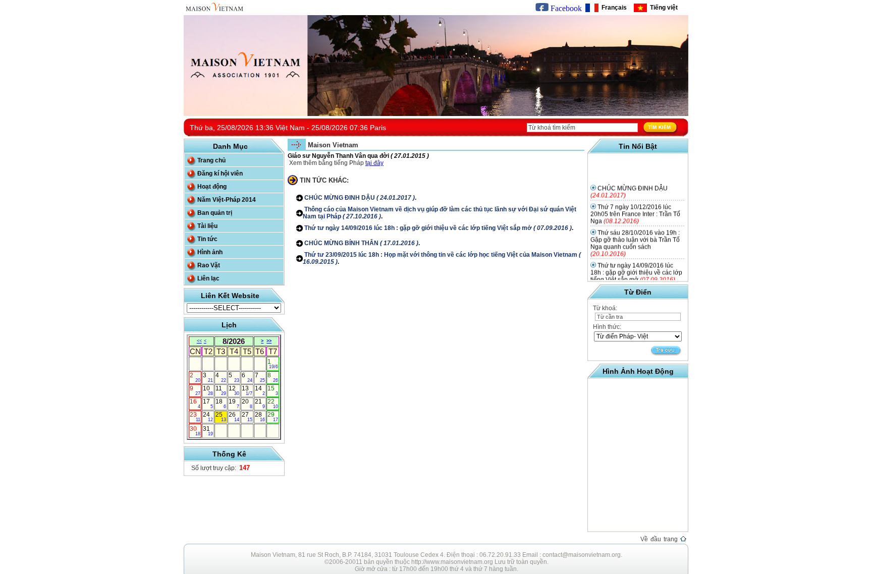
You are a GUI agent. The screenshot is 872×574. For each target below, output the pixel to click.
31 (208, 430)
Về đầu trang (660, 539)
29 (272, 416)
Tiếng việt (662, 7)
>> (268, 340)
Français (612, 7)
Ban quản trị (214, 212)
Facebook (565, 8)
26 (234, 416)
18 (220, 403)
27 (247, 416)
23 (195, 416)
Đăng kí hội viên (220, 173)
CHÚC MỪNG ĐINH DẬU (359, 197)
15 (272, 390)
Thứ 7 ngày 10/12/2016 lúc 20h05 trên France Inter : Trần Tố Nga (635, 208)
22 (272, 403)
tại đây (374, 162)
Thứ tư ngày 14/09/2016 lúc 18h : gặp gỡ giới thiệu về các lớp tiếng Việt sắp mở (437, 228)
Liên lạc (208, 278)
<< (199, 340)
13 (247, 390)
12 (234, 390)
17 (208, 403)
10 (208, 390)
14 (260, 390)
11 (220, 390)
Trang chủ (211, 160)
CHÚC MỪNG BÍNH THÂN (360, 243)
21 (260, 403)
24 (208, 416)
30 (195, 430)
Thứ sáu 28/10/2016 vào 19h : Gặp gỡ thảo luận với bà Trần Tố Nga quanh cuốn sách (635, 238)
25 (220, 416)
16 (195, 403)
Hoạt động (212, 186)
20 (247, 403)
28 (260, 416)
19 (234, 403)
